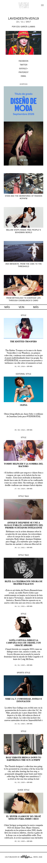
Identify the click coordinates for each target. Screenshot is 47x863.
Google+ (4, 861)
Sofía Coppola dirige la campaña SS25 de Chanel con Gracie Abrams (23, 643)
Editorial (20, 374)
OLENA (23, 405)
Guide (20, 790)
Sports (20, 673)
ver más (29, 366)
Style (23, 316)
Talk (26, 496)
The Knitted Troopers (23, 342)
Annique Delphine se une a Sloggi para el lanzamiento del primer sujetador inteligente (23, 525)
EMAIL (23, 76)
